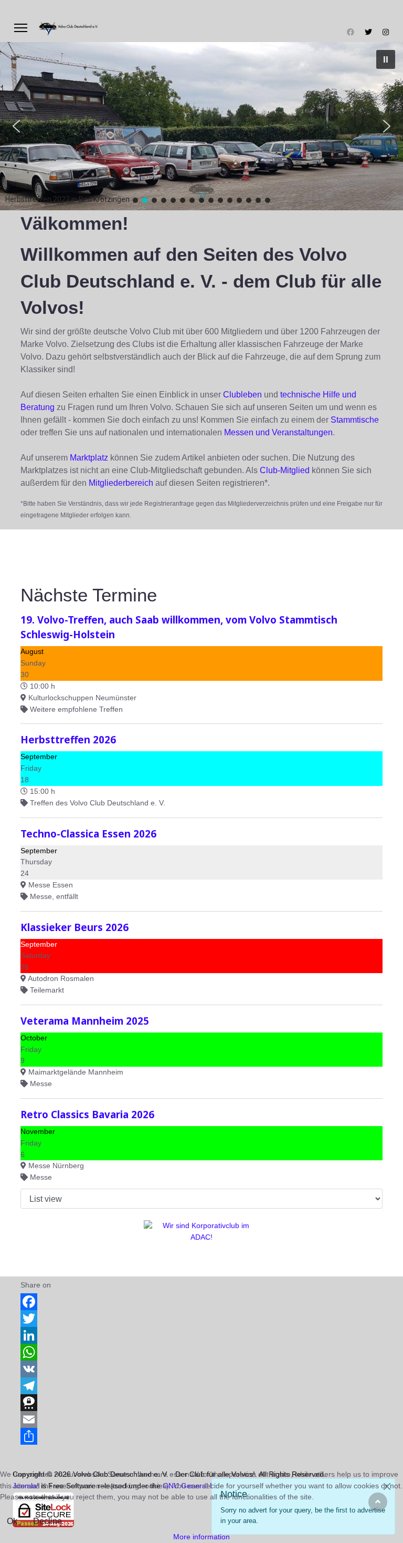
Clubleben (242, 394)
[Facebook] (350, 32)
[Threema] (201, 1402)
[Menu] (20, 28)
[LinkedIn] (201, 1335)
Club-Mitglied (285, 470)
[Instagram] (386, 32)
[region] (201, 126)
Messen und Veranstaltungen (278, 432)
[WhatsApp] (201, 1352)
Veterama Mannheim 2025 (84, 1020)
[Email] (201, 1419)
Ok (12, 1521)
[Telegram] (201, 1385)
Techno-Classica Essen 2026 (88, 833)
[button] (385, 59)
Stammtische (355, 419)
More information (201, 1536)
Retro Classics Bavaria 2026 (87, 1114)
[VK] (201, 1369)
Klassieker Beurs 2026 (74, 927)
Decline (47, 1521)
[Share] (201, 1436)
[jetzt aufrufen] (201, 1244)
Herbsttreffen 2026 (68, 739)
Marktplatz (89, 457)
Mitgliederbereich (121, 482)
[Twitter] (368, 32)
